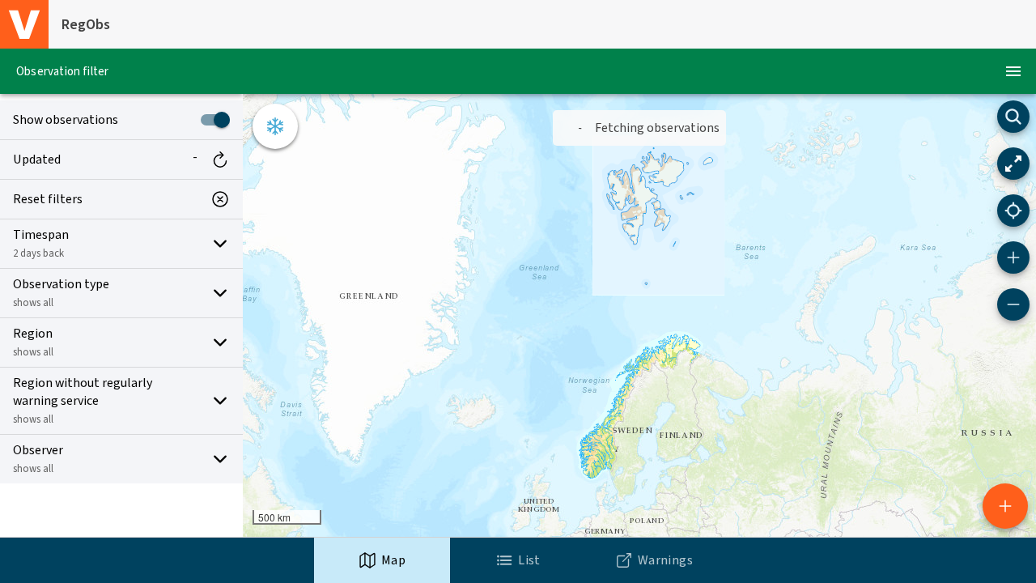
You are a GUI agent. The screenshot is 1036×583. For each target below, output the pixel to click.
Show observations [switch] (65, 120)
